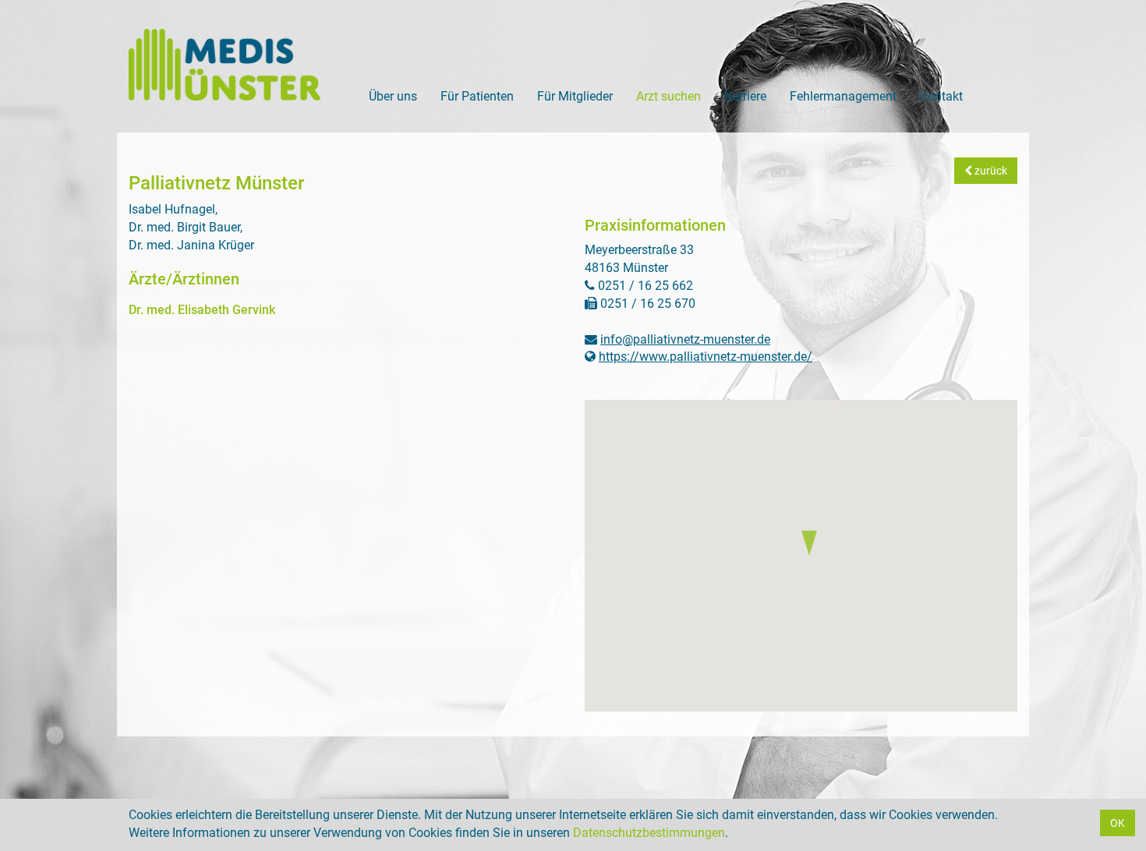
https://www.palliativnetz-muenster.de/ (705, 356)
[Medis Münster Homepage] (225, 65)
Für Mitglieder (575, 96)
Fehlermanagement (843, 96)
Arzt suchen (668, 96)
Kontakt (941, 96)
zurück (989, 170)
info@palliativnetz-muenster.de (685, 339)
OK (1117, 823)
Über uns (393, 96)
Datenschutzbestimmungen (649, 832)
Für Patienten (477, 96)
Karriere (745, 96)
